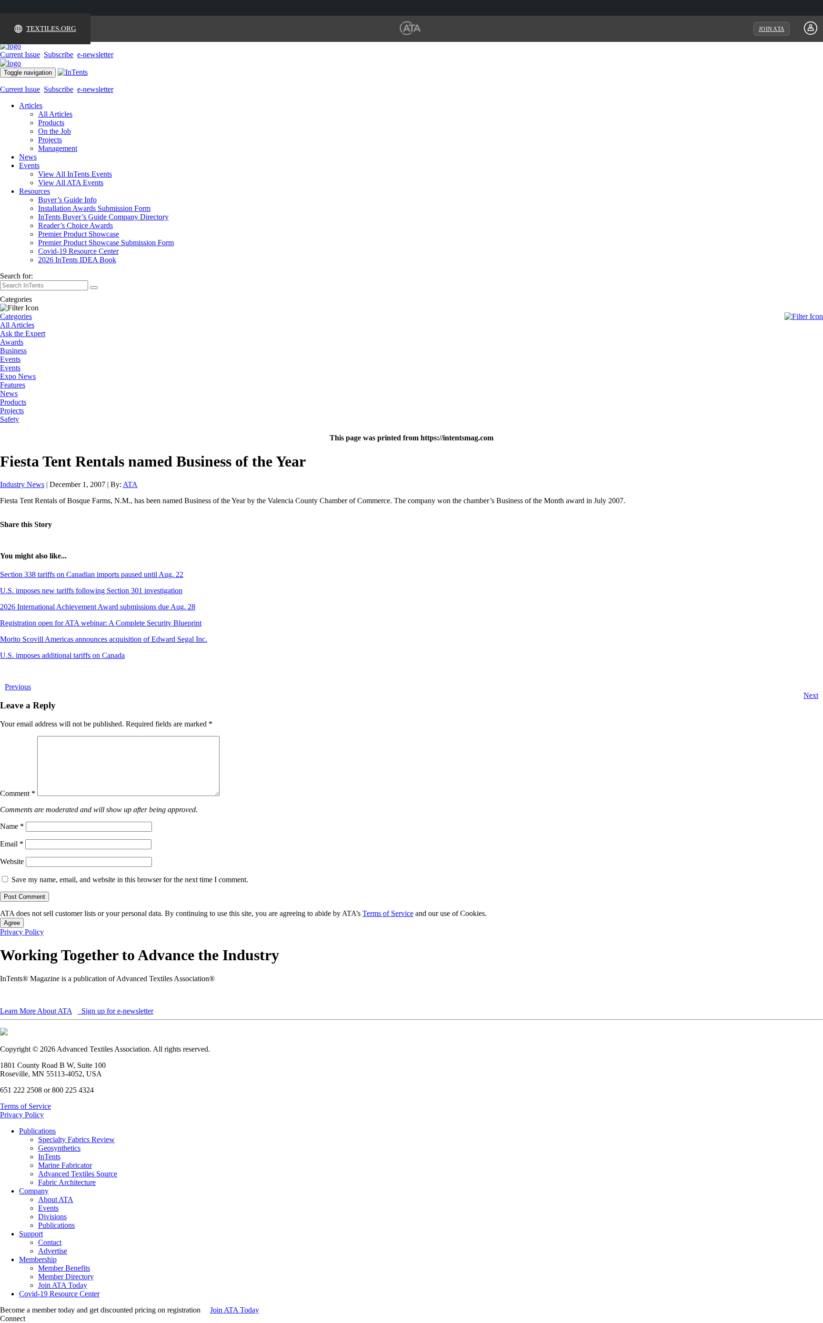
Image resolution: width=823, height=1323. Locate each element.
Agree (12, 922)
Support (31, 1234)
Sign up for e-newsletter (116, 1011)
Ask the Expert (22, 333)
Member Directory (66, 1277)
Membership (38, 1259)
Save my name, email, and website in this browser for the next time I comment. (129, 879)
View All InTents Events (75, 174)
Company (34, 1191)
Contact (49, 1242)
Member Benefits (64, 1268)
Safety (9, 419)
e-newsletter (95, 54)
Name (12, 826)
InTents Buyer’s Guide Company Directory (103, 217)
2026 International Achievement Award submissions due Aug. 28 (97, 607)
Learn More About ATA (36, 1011)
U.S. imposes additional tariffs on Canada (62, 655)
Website (12, 861)
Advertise (52, 1251)
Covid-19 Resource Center (78, 251)
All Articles (55, 114)
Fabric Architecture (67, 1182)
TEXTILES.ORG (51, 28)
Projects (50, 140)
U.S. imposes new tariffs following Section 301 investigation (91, 591)
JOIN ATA (771, 29)
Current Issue (20, 54)
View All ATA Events (70, 183)
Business (13, 351)
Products (51, 123)
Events (29, 165)
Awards (11, 342)
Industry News (22, 484)
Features (12, 385)
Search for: (16, 276)
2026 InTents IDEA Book (77, 260)
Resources (34, 191)
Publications (37, 1131)
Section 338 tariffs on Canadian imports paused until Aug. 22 (91, 574)
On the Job (54, 131)
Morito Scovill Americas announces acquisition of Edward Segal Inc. (103, 639)
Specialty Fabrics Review (76, 1139)
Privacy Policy (22, 932)
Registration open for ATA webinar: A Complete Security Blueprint (100, 623)
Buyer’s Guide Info (67, 200)
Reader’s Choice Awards (75, 225)
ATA (130, 484)
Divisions (52, 1217)
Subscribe (58, 54)
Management (57, 148)
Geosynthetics (59, 1148)
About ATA (55, 1199)
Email (11, 844)
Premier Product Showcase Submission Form (106, 243)
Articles (30, 105)
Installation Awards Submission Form (94, 208)
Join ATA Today (62, 1285)
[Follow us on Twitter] (37, 1318)
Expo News (18, 376)
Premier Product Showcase (78, 234)
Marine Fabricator (65, 1165)
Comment (17, 793)
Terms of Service (387, 913)
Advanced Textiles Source (77, 1174)
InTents (49, 1157)
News (28, 157)
